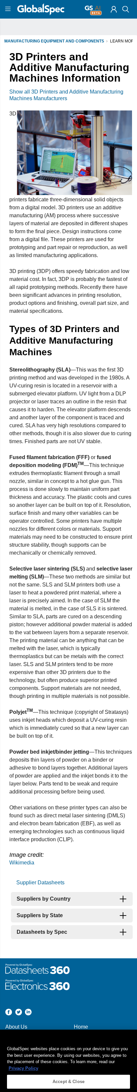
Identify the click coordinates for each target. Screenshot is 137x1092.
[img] (113, 9)
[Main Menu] (8, 9)
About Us (16, 1027)
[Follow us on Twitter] (18, 1013)
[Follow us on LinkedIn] (28, 1013)
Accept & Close (68, 1081)
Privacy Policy (23, 1068)
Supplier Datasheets (40, 882)
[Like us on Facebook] (8, 1013)
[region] (68, 1061)
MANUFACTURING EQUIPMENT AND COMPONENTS (54, 41)
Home (81, 1027)
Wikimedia (21, 862)
